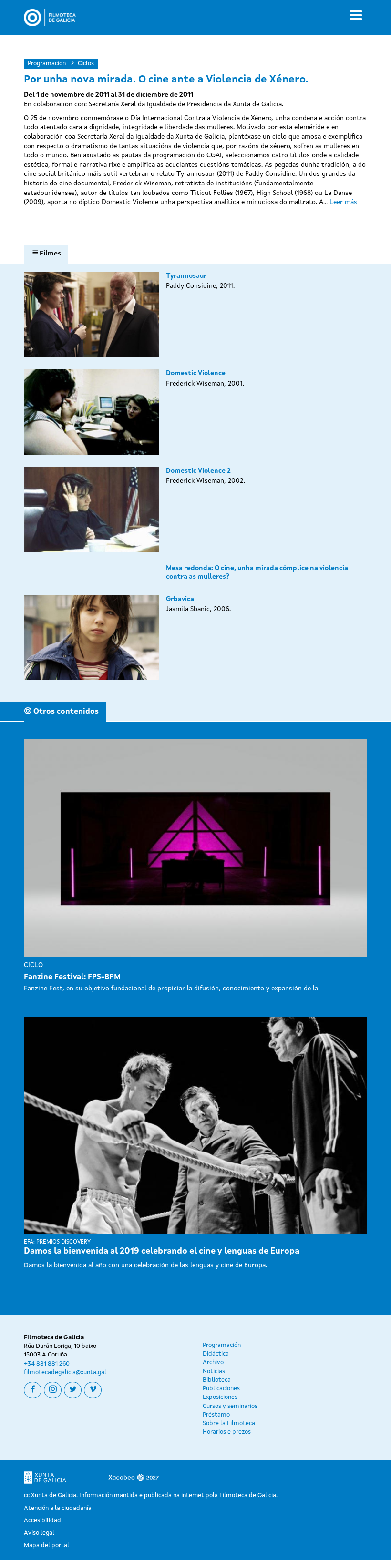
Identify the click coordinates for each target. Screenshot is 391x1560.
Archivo (213, 1362)
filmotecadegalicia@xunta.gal (65, 1372)
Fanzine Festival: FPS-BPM (72, 977)
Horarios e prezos (227, 1432)
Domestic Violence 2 (198, 471)
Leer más (343, 202)
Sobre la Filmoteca (229, 1423)
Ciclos (86, 64)
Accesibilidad (42, 1521)
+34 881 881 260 (47, 1364)
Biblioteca (217, 1380)
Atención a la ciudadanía (58, 1508)
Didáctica (216, 1354)
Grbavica (180, 599)
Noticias (214, 1371)
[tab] (46, 254)
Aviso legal (39, 1533)
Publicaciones (221, 1389)
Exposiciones (220, 1397)
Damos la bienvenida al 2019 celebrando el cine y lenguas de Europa (161, 1251)
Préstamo (216, 1415)
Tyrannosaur (186, 276)
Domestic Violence (196, 373)
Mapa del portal (46, 1545)
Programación (47, 64)
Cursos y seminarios (230, 1406)
